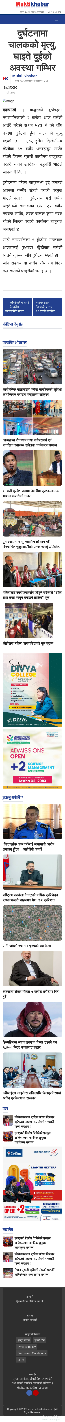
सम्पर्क (21, 1359)
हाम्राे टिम (39, 1340)
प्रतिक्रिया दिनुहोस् (13, 324)
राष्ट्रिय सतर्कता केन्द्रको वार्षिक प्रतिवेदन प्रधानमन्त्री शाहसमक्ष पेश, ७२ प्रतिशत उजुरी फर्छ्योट (30, 900)
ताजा (5, 1109)
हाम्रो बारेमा (24, 1340)
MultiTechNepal (51, 1419)
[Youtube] (35, 1393)
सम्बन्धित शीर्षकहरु (15, 343)
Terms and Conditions (32, 1353)
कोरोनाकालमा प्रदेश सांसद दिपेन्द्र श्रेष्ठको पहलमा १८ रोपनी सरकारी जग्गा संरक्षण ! (34, 1121)
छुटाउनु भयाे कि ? (13, 798)
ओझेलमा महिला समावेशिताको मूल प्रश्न (28, 643)
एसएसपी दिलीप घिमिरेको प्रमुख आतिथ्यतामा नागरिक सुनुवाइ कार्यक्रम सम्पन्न (33, 1137)
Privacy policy (27, 1346)
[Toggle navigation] (56, 19)
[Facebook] (29, 1393)
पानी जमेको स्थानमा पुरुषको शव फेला (27, 946)
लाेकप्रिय (8, 1230)
